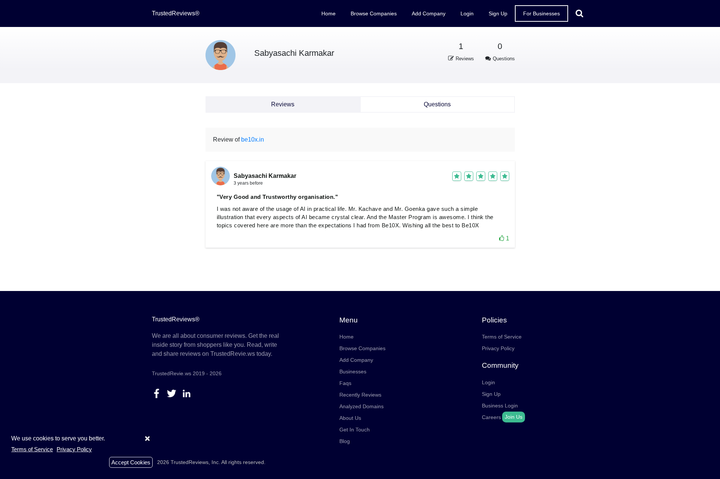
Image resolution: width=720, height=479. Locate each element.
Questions (437, 104)
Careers (491, 417)
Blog (344, 441)
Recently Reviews (360, 395)
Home (328, 13)
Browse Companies (374, 13)
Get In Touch (354, 430)
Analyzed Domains (361, 406)
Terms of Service (502, 337)
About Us (350, 418)
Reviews (282, 104)
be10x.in (252, 139)
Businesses (352, 372)
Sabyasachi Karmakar (294, 53)
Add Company (429, 13)
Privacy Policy (498, 348)
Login (467, 13)
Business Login (500, 406)
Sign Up (498, 13)
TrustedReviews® (176, 13)
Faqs (345, 383)
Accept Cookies (130, 462)
